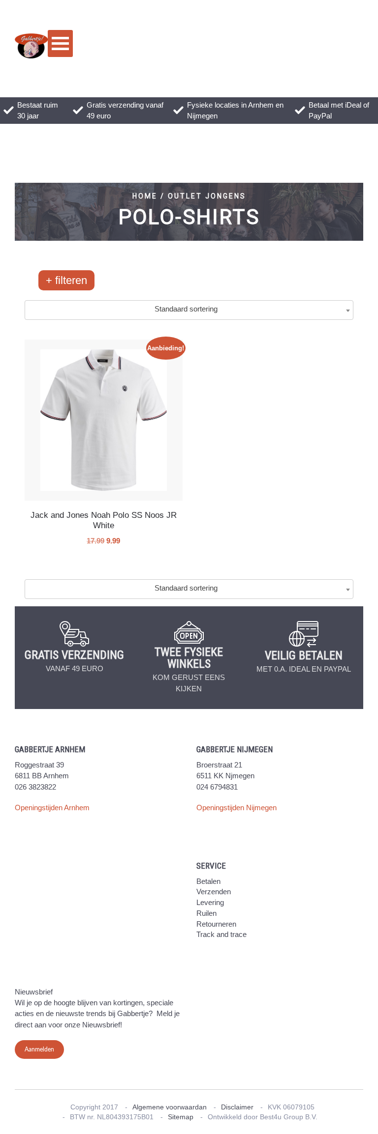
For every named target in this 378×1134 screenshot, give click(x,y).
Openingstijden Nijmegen (236, 807)
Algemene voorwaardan (169, 1107)
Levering (210, 902)
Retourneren (216, 924)
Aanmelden (39, 1049)
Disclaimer (237, 1107)
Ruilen (206, 913)
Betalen (208, 881)
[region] (189, 212)
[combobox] (189, 310)
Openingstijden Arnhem (52, 807)
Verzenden (213, 891)
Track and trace (221, 934)
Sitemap (180, 1117)
